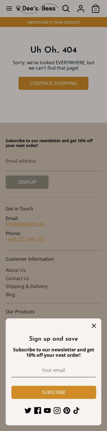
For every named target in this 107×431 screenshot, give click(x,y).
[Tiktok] (76, 410)
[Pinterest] (66, 410)
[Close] (94, 326)
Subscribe (54, 392)
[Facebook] (37, 410)
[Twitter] (28, 410)
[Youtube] (47, 410)
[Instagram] (57, 410)
